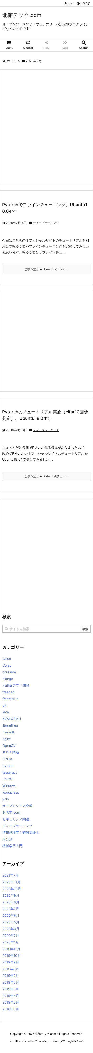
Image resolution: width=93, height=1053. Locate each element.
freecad (8, 692)
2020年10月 (11, 889)
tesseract (9, 772)
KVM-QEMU (11, 719)
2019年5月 (10, 989)
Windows (9, 786)
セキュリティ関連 (15, 819)
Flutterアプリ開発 (15, 685)
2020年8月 (10, 902)
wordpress (10, 792)
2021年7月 (10, 875)
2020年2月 (10, 935)
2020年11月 (11, 882)
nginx (6, 739)
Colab (6, 665)
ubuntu (7, 779)
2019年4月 (10, 996)
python (7, 765)
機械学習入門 (12, 846)
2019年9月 (10, 962)
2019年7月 (10, 976)
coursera (9, 672)
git (4, 705)
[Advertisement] (46, 127)
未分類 (7, 839)
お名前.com (11, 812)
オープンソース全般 (17, 806)
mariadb (8, 732)
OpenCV (9, 745)
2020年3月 (10, 929)
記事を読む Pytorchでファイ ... (46, 269)
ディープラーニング (46, 223)
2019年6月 (10, 982)
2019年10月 (11, 955)
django (7, 679)
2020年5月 (10, 922)
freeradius (10, 699)
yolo (5, 799)
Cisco (6, 659)
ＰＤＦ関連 (10, 752)
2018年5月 (10, 1009)
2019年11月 (11, 949)
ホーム (11, 61)
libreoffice (10, 725)
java (5, 712)
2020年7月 (10, 909)
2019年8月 (10, 969)
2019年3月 (10, 1002)
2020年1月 (10, 942)
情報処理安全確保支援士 (20, 832)
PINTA (7, 759)
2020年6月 (10, 915)
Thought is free (72, 1041)
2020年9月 (10, 895)
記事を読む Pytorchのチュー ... (46, 476)
